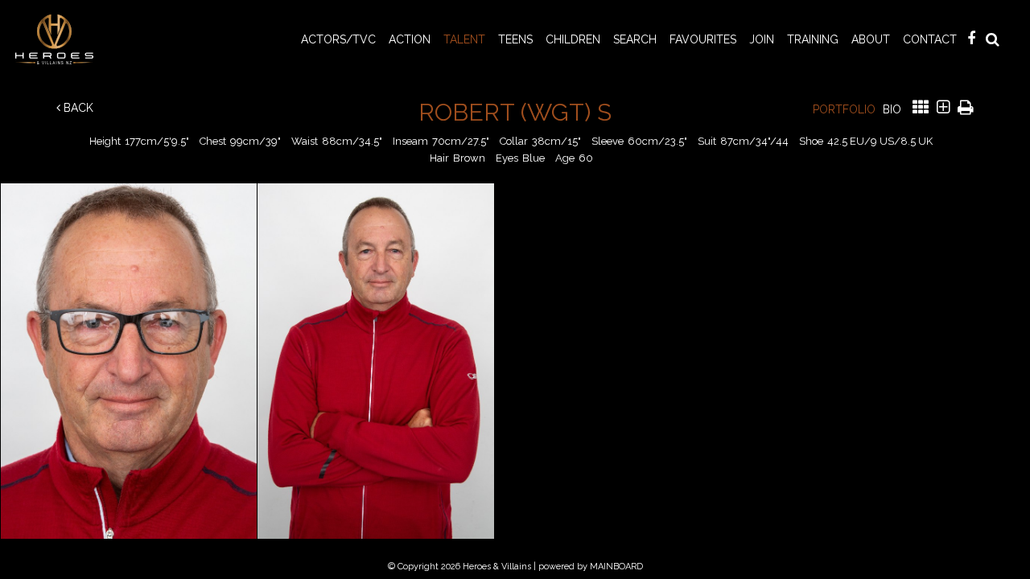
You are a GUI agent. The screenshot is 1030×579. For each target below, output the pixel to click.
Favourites (703, 39)
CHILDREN (573, 39)
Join (761, 39)
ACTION (410, 39)
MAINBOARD (616, 566)
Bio (892, 109)
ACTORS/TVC (338, 39)
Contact (930, 39)
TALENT (464, 39)
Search (635, 39)
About (870, 39)
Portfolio (844, 109)
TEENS (515, 39)
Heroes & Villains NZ (58, 39)
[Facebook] (971, 38)
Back (76, 107)
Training (812, 39)
